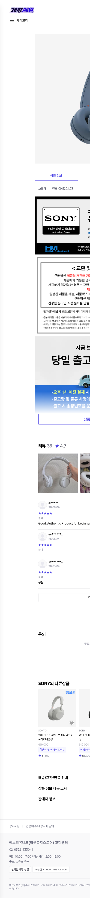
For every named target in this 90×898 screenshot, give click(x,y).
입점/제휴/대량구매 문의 (40, 826)
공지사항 (14, 826)
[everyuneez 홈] (38, 10)
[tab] (56, 176)
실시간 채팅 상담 (20, 869)
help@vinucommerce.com (51, 869)
